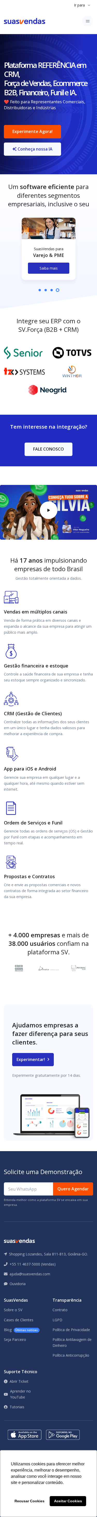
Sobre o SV (13, 1309)
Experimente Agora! (32, 131)
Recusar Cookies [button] (29, 1501)
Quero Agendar (73, 1189)
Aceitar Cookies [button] (68, 1501)
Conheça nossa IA (35, 149)
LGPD (57, 1319)
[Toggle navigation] (87, 21)
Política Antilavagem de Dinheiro (72, 1342)
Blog (21, 1329)
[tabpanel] (48, 253)
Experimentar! (31, 1059)
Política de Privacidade (71, 1329)
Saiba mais (49, 268)
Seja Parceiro (15, 1339)
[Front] (24, 21)
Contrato (60, 1309)
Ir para (79, 5)
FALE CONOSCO (48, 449)
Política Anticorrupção (71, 1355)
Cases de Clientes (18, 1319)
